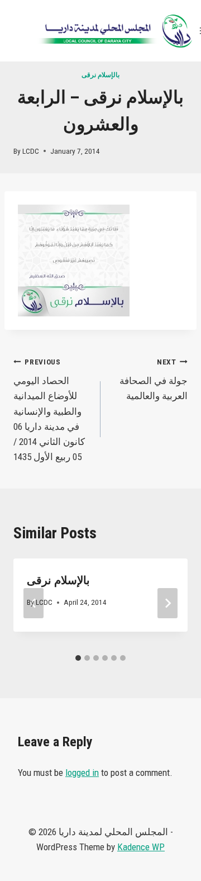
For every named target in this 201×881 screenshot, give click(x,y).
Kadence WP (141, 846)
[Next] (167, 603)
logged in (82, 772)
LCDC (30, 150)
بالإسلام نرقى (101, 75)
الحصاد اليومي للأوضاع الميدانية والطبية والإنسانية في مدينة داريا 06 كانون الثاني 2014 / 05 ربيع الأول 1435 (49, 410)
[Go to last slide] (33, 603)
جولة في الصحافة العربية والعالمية (153, 379)
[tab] (78, 658)
